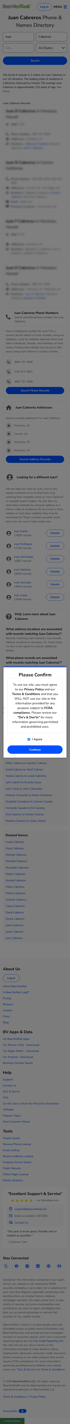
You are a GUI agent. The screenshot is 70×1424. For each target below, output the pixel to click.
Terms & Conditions (26, 694)
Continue (35, 749)
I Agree (36, 739)
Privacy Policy (34, 689)
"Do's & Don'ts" (29, 717)
